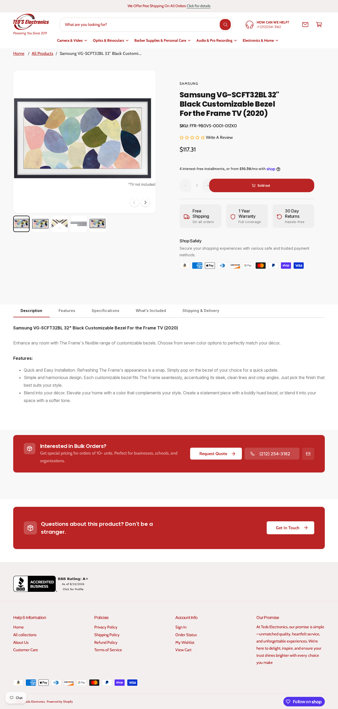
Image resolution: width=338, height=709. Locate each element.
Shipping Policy (107, 634)
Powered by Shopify (60, 701)
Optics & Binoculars (108, 40)
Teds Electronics (35, 701)
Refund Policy (106, 642)
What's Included (151, 310)
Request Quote (213, 453)
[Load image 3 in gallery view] (59, 224)
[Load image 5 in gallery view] (98, 224)
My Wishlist (184, 642)
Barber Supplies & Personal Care (160, 40)
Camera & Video (70, 40)
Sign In (180, 627)
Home (18, 53)
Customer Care (25, 649)
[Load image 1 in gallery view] (21, 224)
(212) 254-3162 (274, 453)
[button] (319, 24)
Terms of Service (108, 649)
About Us (21, 642)
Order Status (186, 634)
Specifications (105, 310)
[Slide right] (145, 202)
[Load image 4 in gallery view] (79, 224)
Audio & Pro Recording (214, 40)
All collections (24, 634)
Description (31, 310)
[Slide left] (134, 202)
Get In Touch (287, 527)
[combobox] (146, 24)
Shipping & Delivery (200, 310)
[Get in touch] (305, 24)
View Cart (183, 649)
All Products (42, 53)
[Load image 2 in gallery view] (40, 224)
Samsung (189, 83)
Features (67, 310)
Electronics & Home (258, 40)
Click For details (198, 5)
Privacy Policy (106, 627)
